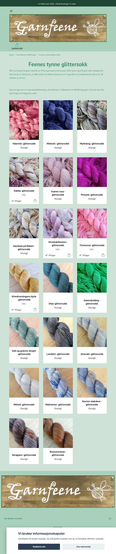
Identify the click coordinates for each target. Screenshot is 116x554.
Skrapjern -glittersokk (24, 455)
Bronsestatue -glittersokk (58, 453)
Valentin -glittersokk (24, 143)
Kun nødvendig (84, 547)
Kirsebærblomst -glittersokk (58, 243)
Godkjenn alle (39, 547)
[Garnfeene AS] (58, 28)
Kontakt (58, 527)
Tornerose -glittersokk (92, 245)
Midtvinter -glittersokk (58, 404)
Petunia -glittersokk (92, 194)
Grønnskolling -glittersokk (92, 302)
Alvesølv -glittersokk (92, 354)
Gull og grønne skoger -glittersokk (24, 352)
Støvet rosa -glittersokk (58, 193)
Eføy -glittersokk (58, 303)
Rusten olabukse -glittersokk (92, 403)
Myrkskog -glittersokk (92, 143)
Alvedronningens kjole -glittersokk (24, 298)
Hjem (11, 55)
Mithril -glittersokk (24, 404)
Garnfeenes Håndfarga (26, 55)
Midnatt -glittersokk (58, 143)
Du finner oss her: (13, 518)
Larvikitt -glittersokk (58, 354)
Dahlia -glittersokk (24, 190)
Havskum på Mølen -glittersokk (24, 247)
